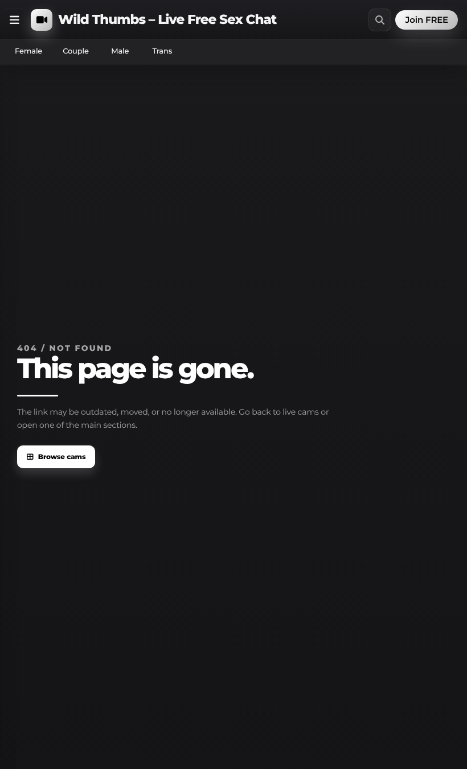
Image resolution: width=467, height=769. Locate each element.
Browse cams (62, 457)
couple (76, 51)
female (28, 51)
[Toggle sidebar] (14, 20)
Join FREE (426, 19)
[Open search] (379, 20)
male (120, 51)
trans (162, 51)
